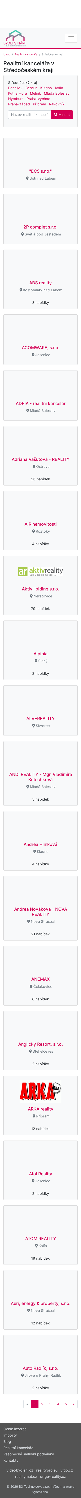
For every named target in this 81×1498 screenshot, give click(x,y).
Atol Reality (40, 1173)
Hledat (64, 114)
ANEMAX (40, 979)
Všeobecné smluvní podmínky (28, 1454)
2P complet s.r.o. (40, 227)
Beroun (31, 88)
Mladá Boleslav (57, 93)
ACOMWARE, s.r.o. (40, 347)
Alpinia (40, 653)
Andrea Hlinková (40, 844)
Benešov (15, 88)
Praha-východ (38, 98)
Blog (7, 1441)
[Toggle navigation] (71, 38)
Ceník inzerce (15, 1429)
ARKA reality (40, 1109)
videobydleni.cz (20, 1470)
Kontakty (10, 1460)
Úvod (6, 54)
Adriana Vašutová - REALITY (41, 459)
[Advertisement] (40, 13)
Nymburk (16, 98)
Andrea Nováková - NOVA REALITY (40, 911)
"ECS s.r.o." (40, 171)
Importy (10, 1435)
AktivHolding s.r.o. (40, 589)
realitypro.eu (47, 1470)
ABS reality (40, 282)
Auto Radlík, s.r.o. (40, 1368)
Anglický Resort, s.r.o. (40, 1044)
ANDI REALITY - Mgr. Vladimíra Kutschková (40, 777)
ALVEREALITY (40, 718)
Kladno (46, 88)
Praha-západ (19, 104)
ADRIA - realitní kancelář (40, 403)
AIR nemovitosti (41, 524)
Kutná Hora (17, 93)
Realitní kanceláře (26, 54)
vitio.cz (67, 1470)
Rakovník (57, 104)
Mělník (35, 93)
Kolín (59, 88)
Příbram (39, 104)
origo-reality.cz (53, 1476)
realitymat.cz (26, 1476)
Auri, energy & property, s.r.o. (40, 1303)
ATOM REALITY (40, 1238)
